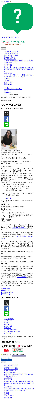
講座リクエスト (9, 82)
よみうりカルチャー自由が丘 (13, 89)
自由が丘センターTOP (11, 53)
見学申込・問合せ (7, 292)
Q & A (27, 60)
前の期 (9, 198)
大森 (14, 69)
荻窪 (14, 68)
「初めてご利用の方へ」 (19, 228)
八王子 (31, 68)
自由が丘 (29, 69)
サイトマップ (8, 333)
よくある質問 (8, 64)
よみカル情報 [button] (8, 73)
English (7, 1)
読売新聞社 (7, 328)
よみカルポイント (11, 62)
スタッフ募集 (8, 326)
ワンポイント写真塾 (19, 77)
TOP (2, 1)
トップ (6, 87)
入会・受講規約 (9, 60)
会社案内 (7, 322)
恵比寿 (18, 68)
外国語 (6, 90)
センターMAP (8, 68)
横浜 (20, 69)
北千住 (27, 68)
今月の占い (9, 77)
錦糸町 (22, 68)
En (4, 1)
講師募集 (7, 80)
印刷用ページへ (7, 294)
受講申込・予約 (5, 288)
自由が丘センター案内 (11, 55)
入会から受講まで (19, 60)
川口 (24, 69)
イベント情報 (8, 75)
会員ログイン (14, 37)
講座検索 (7, 78)
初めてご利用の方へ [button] (10, 57)
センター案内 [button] (8, 66)
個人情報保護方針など (11, 329)
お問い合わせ (8, 84)
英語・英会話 (8, 92)
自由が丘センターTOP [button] (11, 51)
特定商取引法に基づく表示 (12, 331)
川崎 (17, 69)
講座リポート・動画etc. (20, 75)
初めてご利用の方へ (10, 59)
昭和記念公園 (8, 69)
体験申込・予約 (5, 290)
